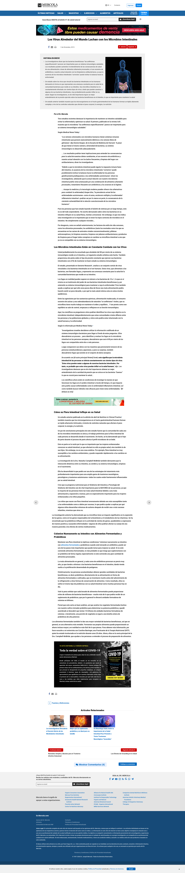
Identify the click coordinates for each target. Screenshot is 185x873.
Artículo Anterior (56, 750)
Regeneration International (73, 797)
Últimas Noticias (46, 13)
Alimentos (105, 13)
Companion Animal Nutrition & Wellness (135, 794)
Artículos (118, 13)
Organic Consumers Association (75, 792)
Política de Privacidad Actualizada (75, 824)
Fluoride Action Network (72, 804)
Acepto (131, 869)
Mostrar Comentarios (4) (92, 764)
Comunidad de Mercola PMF (44, 824)
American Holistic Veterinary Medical (134, 798)
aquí (74, 844)
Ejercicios (89, 13)
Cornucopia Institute (100, 795)
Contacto (68, 820)
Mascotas (74, 13)
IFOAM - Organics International (103, 804)
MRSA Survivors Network (101, 806)
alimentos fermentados (70, 545)
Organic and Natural (100, 799)
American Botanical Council (102, 802)
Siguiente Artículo (128, 750)
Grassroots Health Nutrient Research (76, 801)
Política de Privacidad (94, 869)
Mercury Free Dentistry (72, 795)
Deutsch (108, 9)
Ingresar (131, 5)
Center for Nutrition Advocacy (74, 806)
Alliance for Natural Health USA (103, 792)
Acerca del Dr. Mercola (133, 13)
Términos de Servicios (117, 869)
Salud (60, 13)
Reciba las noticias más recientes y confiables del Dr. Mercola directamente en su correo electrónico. (63, 778)
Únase (139, 5)
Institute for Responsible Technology (105, 797)
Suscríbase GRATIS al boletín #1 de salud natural (61, 20)
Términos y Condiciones (72, 822)
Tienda (144, 13)
